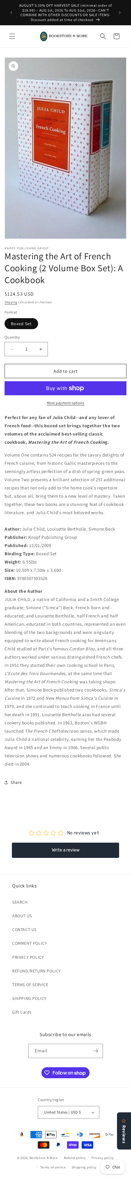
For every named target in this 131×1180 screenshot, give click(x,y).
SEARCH (20, 902)
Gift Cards (22, 1012)
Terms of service (53, 1167)
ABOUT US (22, 916)
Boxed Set (21, 323)
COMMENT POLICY (29, 943)
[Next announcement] (119, 12)
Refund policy (75, 1158)
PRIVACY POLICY (28, 957)
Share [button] (16, 782)
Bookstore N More (44, 1158)
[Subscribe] (96, 1051)
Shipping (11, 302)
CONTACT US (24, 929)
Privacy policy (102, 1158)
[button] (12, 36)
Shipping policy (84, 1167)
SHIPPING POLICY (29, 998)
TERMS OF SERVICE (30, 984)
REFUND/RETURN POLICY (36, 971)
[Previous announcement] (11, 12)
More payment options (65, 402)
